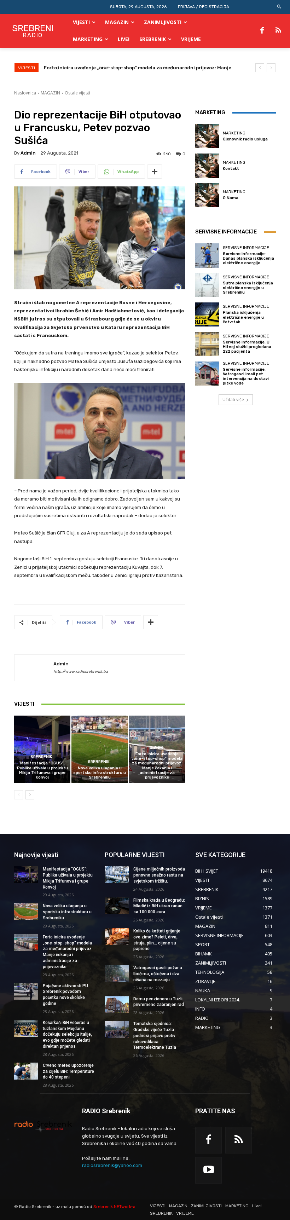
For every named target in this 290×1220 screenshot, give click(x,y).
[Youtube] (208, 1170)
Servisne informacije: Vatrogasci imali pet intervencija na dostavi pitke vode (246, 376)
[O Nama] (207, 195)
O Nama (230, 198)
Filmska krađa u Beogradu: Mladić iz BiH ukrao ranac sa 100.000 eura (159, 906)
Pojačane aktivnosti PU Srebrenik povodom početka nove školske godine (128, 67)
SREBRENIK (41, 757)
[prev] (259, 67)
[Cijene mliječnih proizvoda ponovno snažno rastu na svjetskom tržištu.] (117, 874)
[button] (279, 6)
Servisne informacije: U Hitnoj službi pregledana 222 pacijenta (247, 347)
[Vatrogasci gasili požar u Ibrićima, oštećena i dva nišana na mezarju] (117, 973)
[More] (154, 171)
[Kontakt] (207, 166)
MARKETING (234, 133)
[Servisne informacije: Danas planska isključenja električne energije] (207, 255)
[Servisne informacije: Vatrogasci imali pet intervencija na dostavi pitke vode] (207, 374)
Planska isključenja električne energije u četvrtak (243, 317)
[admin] (34, 668)
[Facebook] (262, 30)
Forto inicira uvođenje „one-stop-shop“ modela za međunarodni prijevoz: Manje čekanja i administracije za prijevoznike (157, 766)
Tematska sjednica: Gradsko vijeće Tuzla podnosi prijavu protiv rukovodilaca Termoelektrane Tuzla (154, 1035)
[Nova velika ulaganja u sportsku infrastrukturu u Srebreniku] (99, 749)
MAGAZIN (50, 93)
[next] (271, 67)
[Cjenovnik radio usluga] (207, 136)
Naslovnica (25, 93)
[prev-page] (18, 794)
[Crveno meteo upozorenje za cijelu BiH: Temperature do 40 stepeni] (26, 1071)
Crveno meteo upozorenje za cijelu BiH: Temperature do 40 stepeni (68, 1071)
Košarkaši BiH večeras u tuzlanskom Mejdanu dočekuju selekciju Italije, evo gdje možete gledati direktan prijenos (67, 1034)
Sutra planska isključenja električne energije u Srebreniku (248, 288)
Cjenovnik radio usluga (245, 139)
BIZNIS (156, 748)
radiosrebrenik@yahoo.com (112, 1165)
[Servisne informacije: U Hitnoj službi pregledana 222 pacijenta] (207, 344)
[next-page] (29, 794)
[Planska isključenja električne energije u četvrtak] (207, 314)
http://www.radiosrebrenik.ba (80, 671)
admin (28, 153)
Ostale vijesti (77, 93)
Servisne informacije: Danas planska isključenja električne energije (248, 258)
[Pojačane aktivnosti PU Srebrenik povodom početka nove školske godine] (26, 991)
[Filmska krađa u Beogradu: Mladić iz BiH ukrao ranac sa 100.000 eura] (117, 905)
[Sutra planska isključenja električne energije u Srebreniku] (207, 285)
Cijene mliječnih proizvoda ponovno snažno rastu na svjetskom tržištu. (159, 875)
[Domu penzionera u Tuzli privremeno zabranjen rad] (117, 1004)
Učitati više (233, 400)
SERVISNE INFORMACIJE (246, 248)
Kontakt (231, 168)
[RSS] (278, 30)
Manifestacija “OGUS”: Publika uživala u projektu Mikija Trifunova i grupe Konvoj (42, 770)
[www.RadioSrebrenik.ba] (43, 1126)
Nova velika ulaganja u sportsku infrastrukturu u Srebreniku (99, 773)
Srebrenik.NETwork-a (114, 1206)
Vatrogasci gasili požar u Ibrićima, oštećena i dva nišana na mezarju (157, 973)
